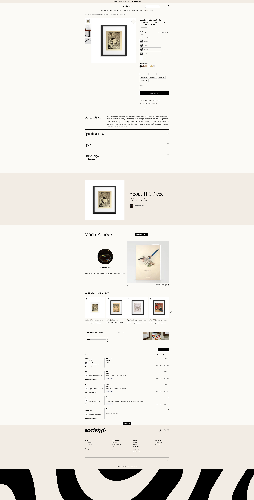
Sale (146, 10)
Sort (158, 354)
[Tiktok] (168, 430)
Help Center (114, 442)
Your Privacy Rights (165, 459)
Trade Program (136, 451)
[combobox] (152, 6)
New (111, 10)
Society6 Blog (136, 446)
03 (133, 284)
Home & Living (127, 10)
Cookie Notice (98, 459)
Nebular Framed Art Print (94, 364)
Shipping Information (116, 444)
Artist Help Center (159, 442)
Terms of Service (126, 459)
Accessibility (153, 459)
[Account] (161, 6)
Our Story (135, 442)
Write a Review (164, 350)
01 (128, 284)
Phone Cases (135, 10)
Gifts (141, 10)
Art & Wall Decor (117, 10)
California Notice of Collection (112, 459)
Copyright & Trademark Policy (140, 459)
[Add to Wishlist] (86, 299)
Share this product (144, 108)
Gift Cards (114, 449)
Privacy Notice (88, 459)
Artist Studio (157, 444)
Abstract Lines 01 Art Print (94, 401)
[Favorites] (164, 6)
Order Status (114, 448)
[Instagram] (160, 430)
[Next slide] (170, 312)
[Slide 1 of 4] (88, 21)
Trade (151, 10)
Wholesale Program (137, 449)
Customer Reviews (137, 448)
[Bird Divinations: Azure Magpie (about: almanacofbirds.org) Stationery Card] (148, 262)
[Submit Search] (146, 6)
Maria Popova (144, 27)
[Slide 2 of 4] (88, 28)
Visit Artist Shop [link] (141, 234)
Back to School (104, 10)
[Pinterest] (164, 430)
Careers (135, 444)
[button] (163, 33)
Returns (113, 446)
